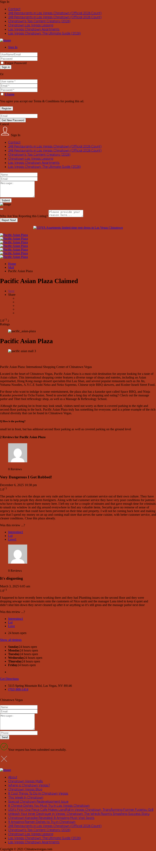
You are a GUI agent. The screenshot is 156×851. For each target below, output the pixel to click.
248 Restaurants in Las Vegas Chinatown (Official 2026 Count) (55, 13)
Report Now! (9, 220)
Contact (14, 9)
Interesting (15, 532)
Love (12, 539)
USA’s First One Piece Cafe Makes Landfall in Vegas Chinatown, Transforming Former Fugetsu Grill (80, 810)
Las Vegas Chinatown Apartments (34, 29)
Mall (11, 267)
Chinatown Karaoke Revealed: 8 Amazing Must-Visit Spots (51, 818)
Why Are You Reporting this (24, 216)
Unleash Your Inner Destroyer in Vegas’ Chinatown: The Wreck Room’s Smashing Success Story (79, 814)
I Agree (9, 94)
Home (12, 263)
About (12, 777)
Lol (10, 535)
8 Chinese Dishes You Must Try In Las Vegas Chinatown (49, 806)
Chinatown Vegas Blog (25, 789)
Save (11, 291)
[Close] (1, 209)
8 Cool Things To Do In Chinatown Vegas (38, 793)
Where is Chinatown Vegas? (29, 785)
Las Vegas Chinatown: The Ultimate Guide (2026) (44, 33)
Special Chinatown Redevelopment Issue (38, 801)
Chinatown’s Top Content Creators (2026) (39, 21)
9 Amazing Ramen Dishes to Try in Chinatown (41, 822)
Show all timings (11, 640)
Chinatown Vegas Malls (25, 781)
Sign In (12, 47)
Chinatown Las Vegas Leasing (30, 25)
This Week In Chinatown (25, 797)
